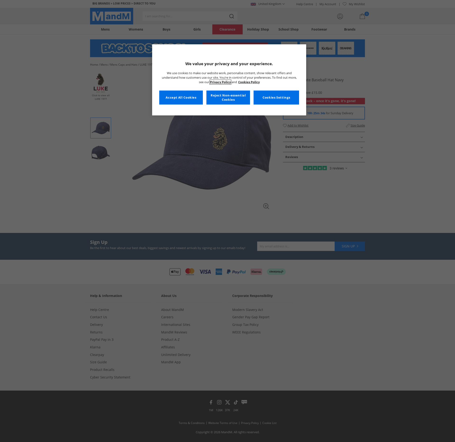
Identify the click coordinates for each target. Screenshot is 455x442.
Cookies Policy (249, 82)
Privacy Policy (220, 82)
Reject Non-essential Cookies (228, 97)
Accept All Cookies (181, 98)
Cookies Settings (276, 98)
